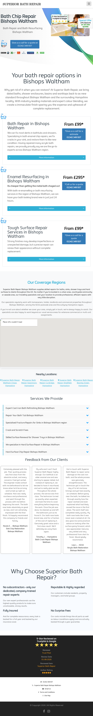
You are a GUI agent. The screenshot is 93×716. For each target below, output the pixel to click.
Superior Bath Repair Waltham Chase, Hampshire (10, 383)
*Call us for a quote (74, 186)
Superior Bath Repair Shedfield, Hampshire (65, 383)
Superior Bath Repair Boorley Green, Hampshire (84, 383)
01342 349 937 (48, 682)
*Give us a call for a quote (74, 238)
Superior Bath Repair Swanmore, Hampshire (29, 383)
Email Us (48, 689)
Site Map (47, 695)
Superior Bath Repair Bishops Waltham (47, 685)
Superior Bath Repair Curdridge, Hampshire (47, 383)
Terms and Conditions (47, 692)
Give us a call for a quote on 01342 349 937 (25, 44)
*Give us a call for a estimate (74, 134)
